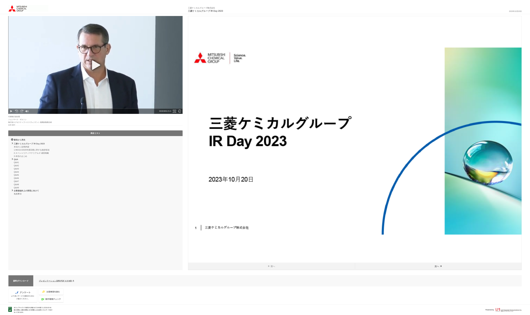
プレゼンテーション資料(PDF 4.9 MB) (55, 281)
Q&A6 (16, 178)
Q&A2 (16, 165)
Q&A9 (16, 188)
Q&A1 (16, 162)
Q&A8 (16, 184)
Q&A (16, 159)
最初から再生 (19, 140)
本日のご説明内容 (21, 147)
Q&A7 (16, 181)
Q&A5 (16, 175)
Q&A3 (16, 169)
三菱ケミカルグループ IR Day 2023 (29, 144)
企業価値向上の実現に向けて (26, 191)
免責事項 (18, 194)
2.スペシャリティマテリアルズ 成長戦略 (31, 153)
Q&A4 (16, 172)
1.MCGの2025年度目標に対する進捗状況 (32, 150)
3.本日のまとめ (20, 156)
